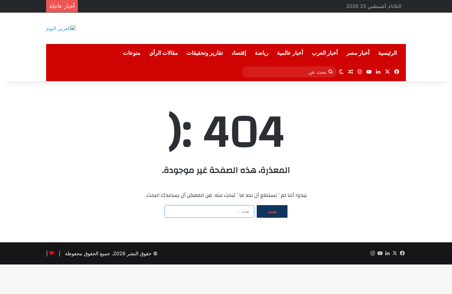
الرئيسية (387, 53)
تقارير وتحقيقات (205, 53)
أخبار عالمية (290, 53)
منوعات (132, 53)
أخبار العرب (325, 53)
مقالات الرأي (163, 53)
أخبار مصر (358, 53)
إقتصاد (239, 53)
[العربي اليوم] (61, 28)
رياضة (261, 53)
